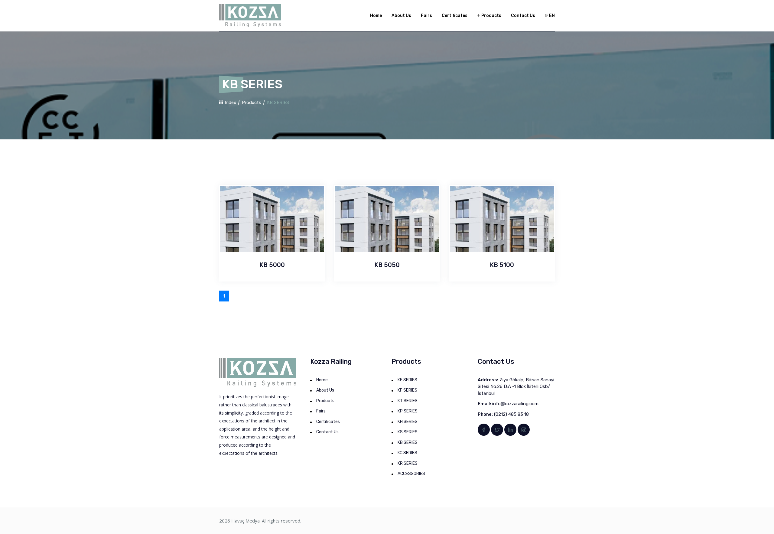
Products (490, 15)
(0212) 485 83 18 (511, 414)
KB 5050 (387, 265)
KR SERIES (408, 463)
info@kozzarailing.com (515, 403)
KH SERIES (408, 421)
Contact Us (523, 15)
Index (229, 102)
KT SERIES (408, 400)
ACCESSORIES (411, 473)
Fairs (426, 15)
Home (376, 15)
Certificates (454, 15)
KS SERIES (408, 432)
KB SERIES (408, 442)
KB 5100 (502, 265)
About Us (401, 15)
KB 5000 (272, 265)
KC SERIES (407, 452)
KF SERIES (407, 390)
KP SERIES (408, 411)
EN (551, 15)
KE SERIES (407, 380)
